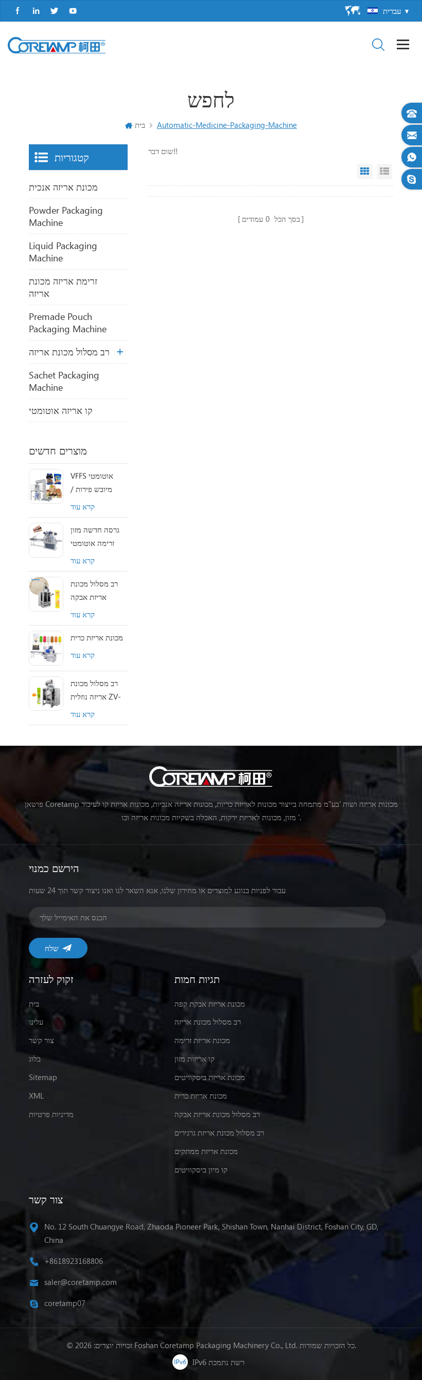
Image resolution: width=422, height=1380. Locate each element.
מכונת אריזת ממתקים (206, 1151)
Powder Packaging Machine (66, 216)
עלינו (36, 1021)
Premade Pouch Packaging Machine (68, 322)
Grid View (365, 171)
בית (140, 125)
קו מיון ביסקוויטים (200, 1169)
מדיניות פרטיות (51, 1114)
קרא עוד (83, 506)
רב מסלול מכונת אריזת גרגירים (219, 1132)
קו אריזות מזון (194, 1058)
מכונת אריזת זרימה (202, 1040)
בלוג (35, 1058)
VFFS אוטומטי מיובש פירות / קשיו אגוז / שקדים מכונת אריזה (98, 483)
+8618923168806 (73, 1261)
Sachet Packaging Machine (64, 381)
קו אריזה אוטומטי (61, 410)
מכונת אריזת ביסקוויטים (209, 1077)
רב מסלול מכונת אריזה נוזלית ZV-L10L (96, 690)
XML (36, 1095)
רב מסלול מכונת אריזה (69, 352)
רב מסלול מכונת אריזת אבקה (94, 590)
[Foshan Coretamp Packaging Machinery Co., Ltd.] (57, 45)
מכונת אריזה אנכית (63, 187)
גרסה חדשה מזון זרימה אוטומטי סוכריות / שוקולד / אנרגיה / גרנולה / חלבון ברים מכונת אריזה (99, 537)
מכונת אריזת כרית (97, 637)
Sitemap (43, 1077)
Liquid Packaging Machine (63, 251)
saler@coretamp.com (80, 1282)
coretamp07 (64, 1303)
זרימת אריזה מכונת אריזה (63, 287)
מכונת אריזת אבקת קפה (209, 1003)
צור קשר (41, 1040)
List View (384, 171)
